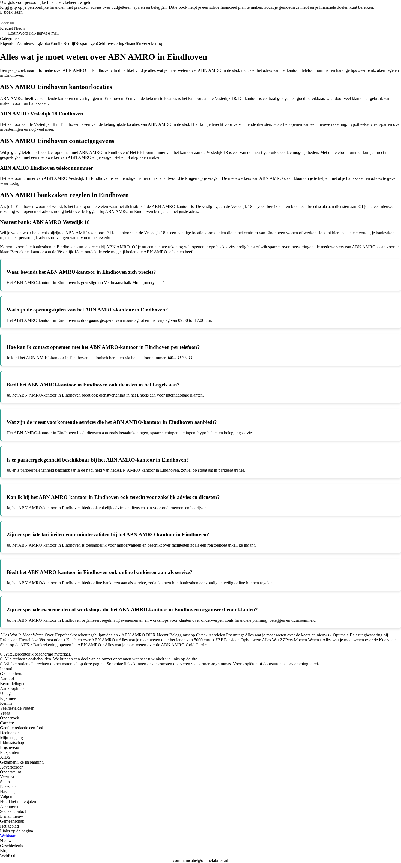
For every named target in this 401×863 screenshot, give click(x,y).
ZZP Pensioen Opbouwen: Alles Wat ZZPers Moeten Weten (267, 640)
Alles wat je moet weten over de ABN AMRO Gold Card (154, 644)
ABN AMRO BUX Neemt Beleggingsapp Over (163, 635)
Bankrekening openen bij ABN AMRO (67, 644)
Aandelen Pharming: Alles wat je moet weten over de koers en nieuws (268, 635)
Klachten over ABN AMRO (90, 640)
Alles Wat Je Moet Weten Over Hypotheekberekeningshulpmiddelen (59, 635)
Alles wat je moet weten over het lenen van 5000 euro (165, 640)
